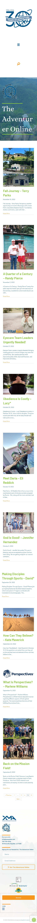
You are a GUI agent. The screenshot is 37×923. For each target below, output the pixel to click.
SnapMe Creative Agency (27, 920)
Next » (18, 799)
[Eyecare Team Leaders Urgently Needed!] (18, 320)
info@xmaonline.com (8, 839)
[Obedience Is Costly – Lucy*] (18, 384)
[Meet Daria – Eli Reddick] (18, 453)
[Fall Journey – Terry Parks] (18, 167)
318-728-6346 (6, 841)
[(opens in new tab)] (18, 879)
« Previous (8, 795)
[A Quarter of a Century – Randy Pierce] (18, 247)
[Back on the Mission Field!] (18, 738)
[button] (19, 63)
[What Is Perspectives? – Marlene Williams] (18, 673)
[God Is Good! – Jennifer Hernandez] (18, 523)
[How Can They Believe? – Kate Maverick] (18, 619)
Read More (6, 213)
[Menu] (18, 44)
